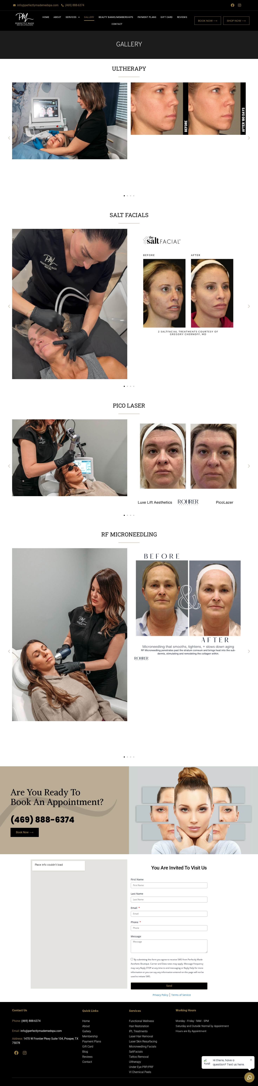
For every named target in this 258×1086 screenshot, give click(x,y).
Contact (117, 24)
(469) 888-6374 (42, 819)
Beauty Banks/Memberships (116, 17)
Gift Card (167, 17)
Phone (135, 922)
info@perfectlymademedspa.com (41, 1031)
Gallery (89, 17)
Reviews (182, 17)
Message (136, 936)
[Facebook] (232, 5)
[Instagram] (239, 5)
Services (71, 17)
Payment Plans (147, 17)
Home (45, 17)
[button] (9, 138)
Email (134, 908)
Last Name (137, 893)
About (57, 17)
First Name (137, 879)
